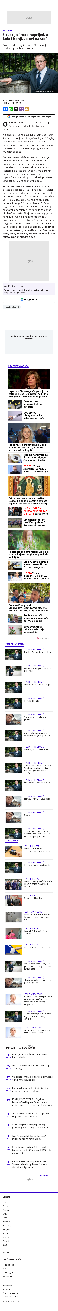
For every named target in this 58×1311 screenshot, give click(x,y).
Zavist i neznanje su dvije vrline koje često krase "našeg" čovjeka (37, 1016)
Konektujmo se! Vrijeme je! (36, 749)
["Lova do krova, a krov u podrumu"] (13, 719)
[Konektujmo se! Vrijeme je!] (13, 752)
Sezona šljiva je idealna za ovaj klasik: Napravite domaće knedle (31, 1115)
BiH (4, 1202)
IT (3, 1248)
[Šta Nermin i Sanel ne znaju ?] (13, 785)
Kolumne (8, 30)
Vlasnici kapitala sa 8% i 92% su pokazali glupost (38, 981)
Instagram (9, 1272)
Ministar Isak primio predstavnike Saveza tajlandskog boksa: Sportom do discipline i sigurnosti (31, 1164)
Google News (31, 299)
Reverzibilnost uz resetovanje (37, 865)
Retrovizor (7, 1241)
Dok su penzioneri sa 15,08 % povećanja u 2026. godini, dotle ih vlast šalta (38, 966)
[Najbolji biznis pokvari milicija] (13, 687)
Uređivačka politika (11, 1296)
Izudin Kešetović (16, 100)
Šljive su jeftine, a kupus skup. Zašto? (37, 800)
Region (6, 1210)
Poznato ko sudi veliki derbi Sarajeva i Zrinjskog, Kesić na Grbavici (31, 1089)
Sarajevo (6, 1229)
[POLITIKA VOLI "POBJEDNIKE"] (13, 950)
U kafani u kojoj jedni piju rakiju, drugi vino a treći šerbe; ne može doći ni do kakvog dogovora (38, 1000)
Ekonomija (7, 1225)
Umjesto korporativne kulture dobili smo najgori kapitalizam (37, 734)
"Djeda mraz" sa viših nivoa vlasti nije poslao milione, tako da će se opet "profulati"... (37, 834)
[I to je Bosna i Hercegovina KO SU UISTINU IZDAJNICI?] (13, 1032)
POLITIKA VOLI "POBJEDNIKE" (37, 947)
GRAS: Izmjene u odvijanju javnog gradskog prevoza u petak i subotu (30, 1126)
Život (5, 1245)
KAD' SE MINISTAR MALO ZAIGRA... (35, 932)
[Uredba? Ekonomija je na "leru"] (13, 654)
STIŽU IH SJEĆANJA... (33, 898)
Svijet (5, 1214)
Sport (5, 1217)
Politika (6, 1206)
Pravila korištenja (10, 1293)
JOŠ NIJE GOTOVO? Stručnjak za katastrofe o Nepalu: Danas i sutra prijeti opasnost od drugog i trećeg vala (32, 1102)
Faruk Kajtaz (32, 846)
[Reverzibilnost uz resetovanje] (13, 867)
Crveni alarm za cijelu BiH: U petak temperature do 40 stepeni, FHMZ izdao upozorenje (32, 1150)
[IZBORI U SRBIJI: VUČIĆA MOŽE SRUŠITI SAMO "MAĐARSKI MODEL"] (13, 884)
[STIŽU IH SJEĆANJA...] (13, 900)
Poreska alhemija (31, 701)
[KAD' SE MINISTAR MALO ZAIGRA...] (13, 933)
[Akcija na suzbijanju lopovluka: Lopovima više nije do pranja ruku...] (13, 917)
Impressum (8, 1285)
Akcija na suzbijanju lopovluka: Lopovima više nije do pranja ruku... (37, 917)
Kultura (6, 1237)
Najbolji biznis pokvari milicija (37, 684)
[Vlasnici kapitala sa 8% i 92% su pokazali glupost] (13, 982)
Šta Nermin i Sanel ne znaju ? (37, 782)
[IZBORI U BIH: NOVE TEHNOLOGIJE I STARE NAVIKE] (13, 851)
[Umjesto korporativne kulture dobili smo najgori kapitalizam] (13, 735)
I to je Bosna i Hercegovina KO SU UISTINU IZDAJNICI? (37, 1031)
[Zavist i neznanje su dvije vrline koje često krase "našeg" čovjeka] (13, 1016)
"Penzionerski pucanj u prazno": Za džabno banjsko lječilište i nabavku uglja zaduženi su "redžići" (38, 769)
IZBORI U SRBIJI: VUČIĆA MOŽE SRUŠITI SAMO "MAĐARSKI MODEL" (38, 884)
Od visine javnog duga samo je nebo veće (37, 669)
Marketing (7, 1289)
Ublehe (27, 815)
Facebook (9, 1265)
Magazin (6, 1233)
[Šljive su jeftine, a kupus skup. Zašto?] (13, 801)
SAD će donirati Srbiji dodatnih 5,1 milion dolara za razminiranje (29, 1137)
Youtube (8, 1276)
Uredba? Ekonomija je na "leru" (38, 652)
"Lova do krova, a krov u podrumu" (35, 718)
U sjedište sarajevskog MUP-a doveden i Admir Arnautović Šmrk (32, 1078)
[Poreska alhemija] (13, 703)
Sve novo (43, 1175)
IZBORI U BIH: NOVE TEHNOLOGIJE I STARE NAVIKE (38, 849)
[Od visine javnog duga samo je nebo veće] (13, 671)
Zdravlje (6, 1221)
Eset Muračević (33, 912)
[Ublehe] (13, 817)
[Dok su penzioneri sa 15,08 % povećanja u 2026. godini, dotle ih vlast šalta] (13, 966)
